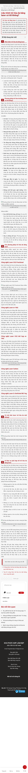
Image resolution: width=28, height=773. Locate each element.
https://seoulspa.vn (14, 672)
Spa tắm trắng (14, 668)
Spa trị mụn (14, 664)
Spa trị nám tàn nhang (14, 666)
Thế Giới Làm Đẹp (8, 6)
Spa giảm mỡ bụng (14, 654)
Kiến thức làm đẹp (19, 6)
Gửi (21, 592)
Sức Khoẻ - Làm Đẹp (6, 8)
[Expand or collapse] (25, 37)
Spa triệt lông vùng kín (14, 660)
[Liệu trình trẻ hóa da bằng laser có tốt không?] (1, 1)
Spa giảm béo (14, 652)
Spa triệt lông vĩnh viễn (14, 658)
